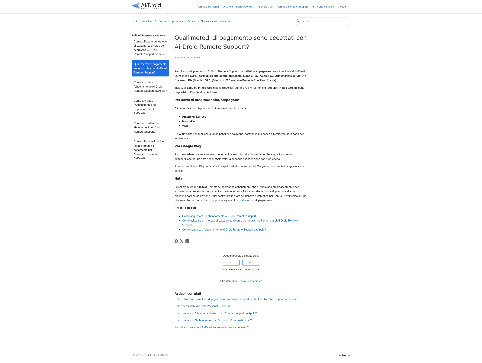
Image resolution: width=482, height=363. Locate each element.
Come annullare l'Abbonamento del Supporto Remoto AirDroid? (145, 107)
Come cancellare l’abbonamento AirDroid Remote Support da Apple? (224, 229)
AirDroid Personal (208, 6)
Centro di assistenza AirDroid (147, 21)
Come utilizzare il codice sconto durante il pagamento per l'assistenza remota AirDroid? (149, 150)
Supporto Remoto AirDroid (182, 21)
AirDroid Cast (265, 6)
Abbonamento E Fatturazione (216, 21)
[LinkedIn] (187, 241)
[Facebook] (176, 241)
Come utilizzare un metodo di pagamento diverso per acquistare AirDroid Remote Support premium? (150, 48)
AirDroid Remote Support (293, 6)
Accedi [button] (342, 6)
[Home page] (146, 8)
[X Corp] (181, 241)
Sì (231, 262)
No (250, 262)
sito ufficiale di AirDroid (291, 71)
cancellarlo (242, 200)
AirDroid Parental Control (238, 6)
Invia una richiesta (323, 6)
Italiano (343, 355)
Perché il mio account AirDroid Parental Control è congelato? (212, 327)
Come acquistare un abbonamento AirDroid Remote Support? (147, 127)
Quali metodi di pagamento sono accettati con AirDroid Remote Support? (150, 68)
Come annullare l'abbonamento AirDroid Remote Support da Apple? (150, 86)
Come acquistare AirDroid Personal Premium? (203, 306)
